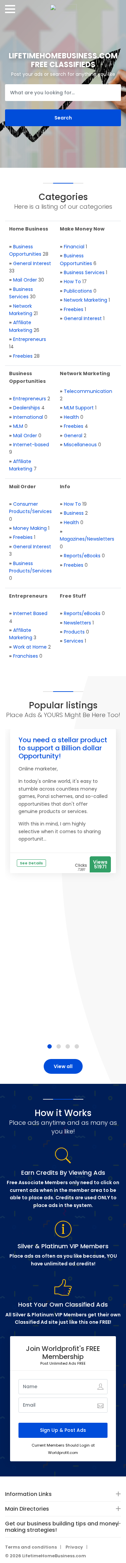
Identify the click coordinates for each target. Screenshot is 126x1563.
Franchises (25, 656)
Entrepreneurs (29, 339)
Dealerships (26, 407)
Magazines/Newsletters (87, 539)
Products (74, 631)
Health (71, 417)
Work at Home (30, 647)
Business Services (84, 272)
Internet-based (31, 444)
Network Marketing (85, 300)
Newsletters (77, 622)
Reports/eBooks (82, 555)
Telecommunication (88, 391)
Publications (78, 291)
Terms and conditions (31, 1547)
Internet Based (30, 613)
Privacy (74, 1547)
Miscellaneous (80, 444)
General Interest (32, 263)
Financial (74, 246)
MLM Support (79, 407)
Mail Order (25, 279)
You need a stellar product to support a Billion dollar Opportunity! (62, 748)
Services (73, 641)
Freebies (23, 356)
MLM (18, 426)
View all (63, 1066)
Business (74, 513)
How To (72, 281)
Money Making (30, 528)
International (28, 417)
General (73, 435)
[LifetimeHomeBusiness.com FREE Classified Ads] (63, 6)
